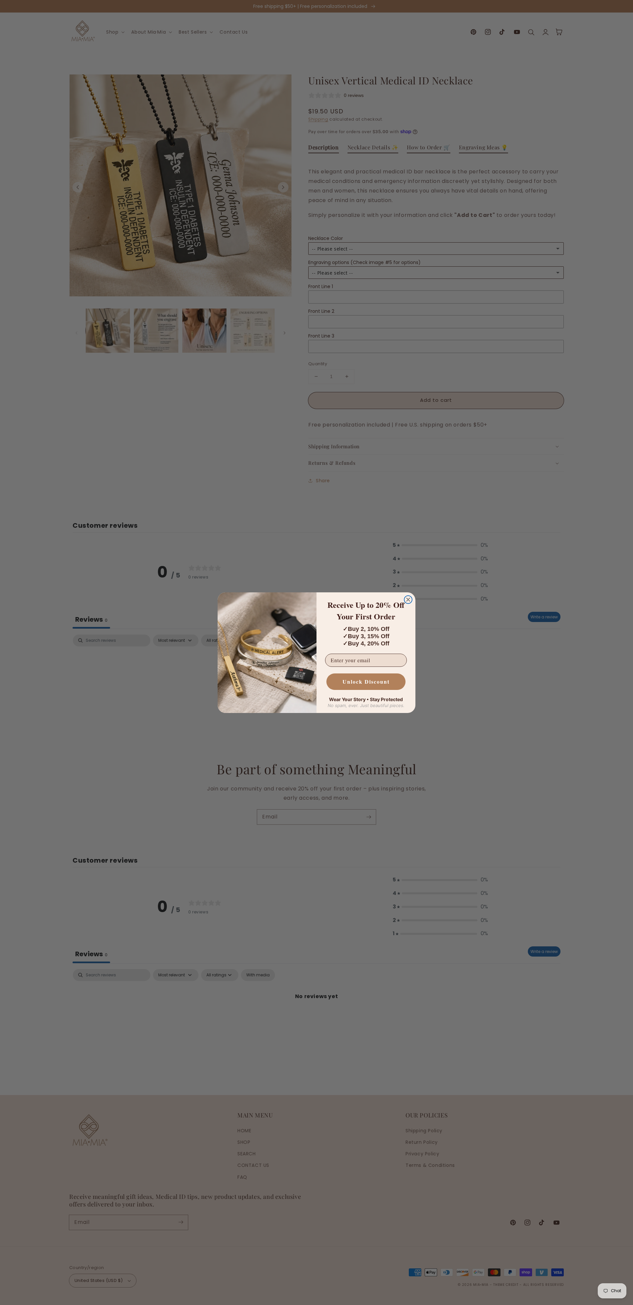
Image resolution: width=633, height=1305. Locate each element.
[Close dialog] (408, 600)
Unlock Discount (366, 681)
